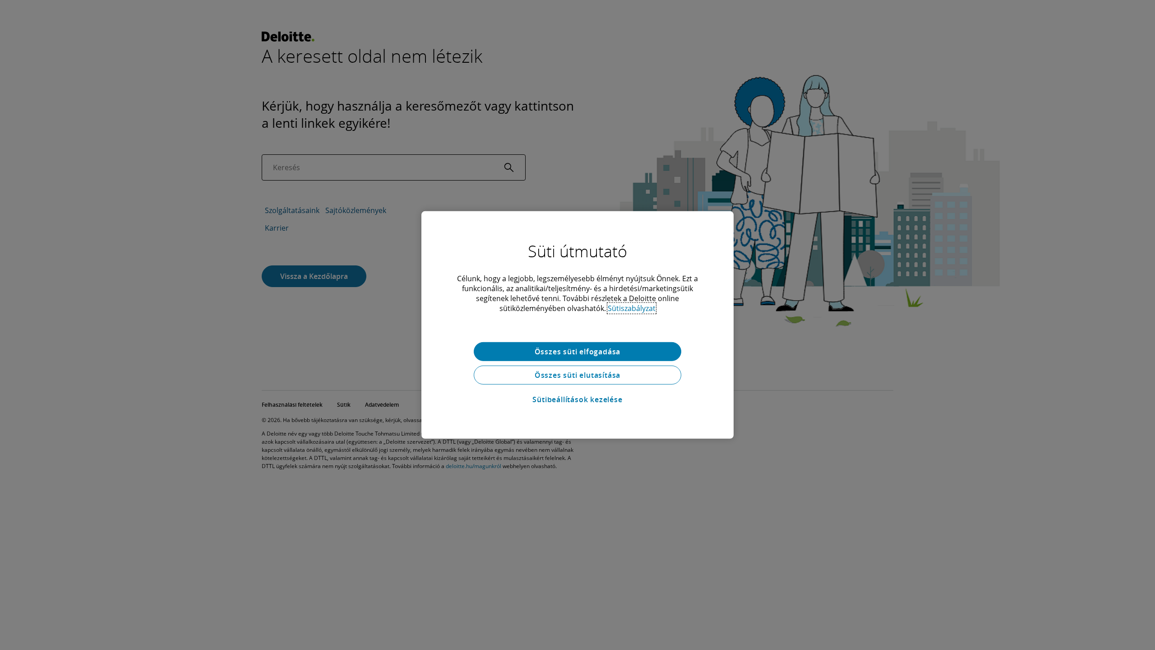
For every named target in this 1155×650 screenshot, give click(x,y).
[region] (577, 325)
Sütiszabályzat (632, 308)
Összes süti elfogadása (578, 352)
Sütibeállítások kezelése (577, 399)
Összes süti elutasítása (577, 375)
